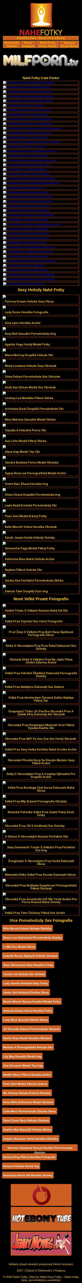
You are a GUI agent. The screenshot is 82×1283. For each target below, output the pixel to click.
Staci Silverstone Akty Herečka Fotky (28, 965)
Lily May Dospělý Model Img (22, 1056)
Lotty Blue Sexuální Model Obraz (25, 1019)
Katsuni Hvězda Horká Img (21, 1166)
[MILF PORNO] (41, 62)
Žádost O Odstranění (38, 1270)
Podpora (60, 1270)
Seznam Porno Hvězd (69, 44)
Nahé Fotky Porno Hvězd (47, 44)
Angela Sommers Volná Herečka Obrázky (30, 1138)
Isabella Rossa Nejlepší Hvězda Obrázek (30, 955)
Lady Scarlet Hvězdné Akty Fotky (25, 983)
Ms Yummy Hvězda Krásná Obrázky (27, 1093)
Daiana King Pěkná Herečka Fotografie (29, 1157)
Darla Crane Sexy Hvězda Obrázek (26, 1120)
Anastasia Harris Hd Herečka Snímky (28, 1175)
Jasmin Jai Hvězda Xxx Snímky (24, 974)
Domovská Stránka (12, 44)
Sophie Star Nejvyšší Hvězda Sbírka (27, 1129)
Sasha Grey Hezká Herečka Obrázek (27, 1038)
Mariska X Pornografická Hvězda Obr (28, 1047)
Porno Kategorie (28, 44)
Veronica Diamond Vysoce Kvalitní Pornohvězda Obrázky (39, 1148)
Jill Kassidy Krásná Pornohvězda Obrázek (31, 1029)
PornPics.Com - (27, 38)
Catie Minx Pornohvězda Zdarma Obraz (29, 1111)
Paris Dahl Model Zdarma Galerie (25, 1083)
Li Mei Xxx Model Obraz (19, 946)
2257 (20, 1270)
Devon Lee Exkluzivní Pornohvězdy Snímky (32, 937)
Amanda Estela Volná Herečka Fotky (27, 1010)
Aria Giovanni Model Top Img (23, 1065)
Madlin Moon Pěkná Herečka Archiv (27, 1074)
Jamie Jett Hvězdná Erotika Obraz (26, 992)
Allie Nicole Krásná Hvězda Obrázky (27, 928)
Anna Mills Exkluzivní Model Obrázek (28, 1102)
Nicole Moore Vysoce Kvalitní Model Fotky (32, 1001)
